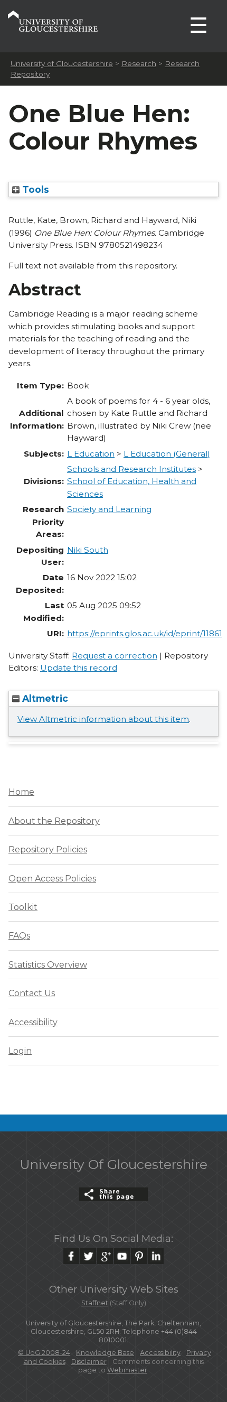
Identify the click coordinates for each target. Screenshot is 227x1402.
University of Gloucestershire (62, 63)
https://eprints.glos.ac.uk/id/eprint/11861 (144, 633)
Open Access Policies (52, 879)
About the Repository (54, 821)
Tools (34, 189)
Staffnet (94, 1303)
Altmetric (44, 698)
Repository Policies (47, 849)
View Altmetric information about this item (103, 719)
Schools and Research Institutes (131, 469)
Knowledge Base (105, 1353)
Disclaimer (89, 1362)
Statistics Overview (47, 965)
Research (138, 63)
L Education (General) (167, 454)
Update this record (78, 668)
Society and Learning (109, 509)
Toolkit (22, 907)
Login (20, 1051)
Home (21, 792)
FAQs (19, 936)
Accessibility (33, 1022)
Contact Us (31, 993)
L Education (91, 454)
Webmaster (127, 1370)
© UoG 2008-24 (44, 1353)
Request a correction (114, 656)
